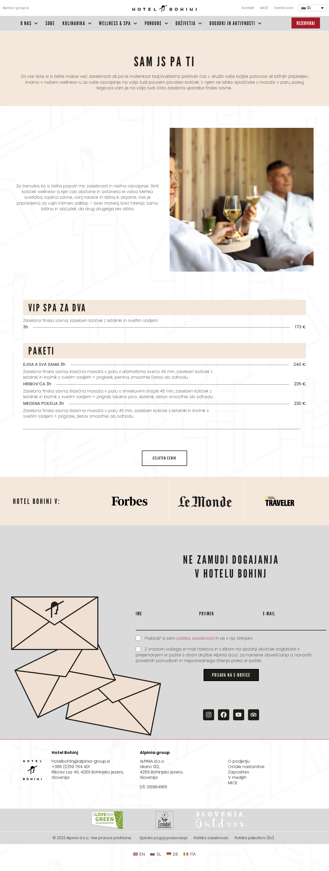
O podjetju (239, 761)
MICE (232, 783)
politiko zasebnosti (196, 638)
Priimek (206, 613)
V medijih (237, 777)
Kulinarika (73, 23)
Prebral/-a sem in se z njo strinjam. (199, 638)
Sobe (50, 23)
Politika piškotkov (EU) (254, 838)
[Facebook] (223, 714)
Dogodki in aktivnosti (232, 23)
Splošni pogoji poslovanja (163, 838)
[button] (175, 199)
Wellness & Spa (115, 23)
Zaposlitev (238, 772)
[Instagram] (208, 714)
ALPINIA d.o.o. (152, 761)
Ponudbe (153, 23)
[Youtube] (238, 714)
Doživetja (186, 23)
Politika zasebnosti (211, 838)
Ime (139, 613)
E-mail (269, 613)
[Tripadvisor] (253, 714)
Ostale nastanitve (246, 767)
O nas (26, 23)
